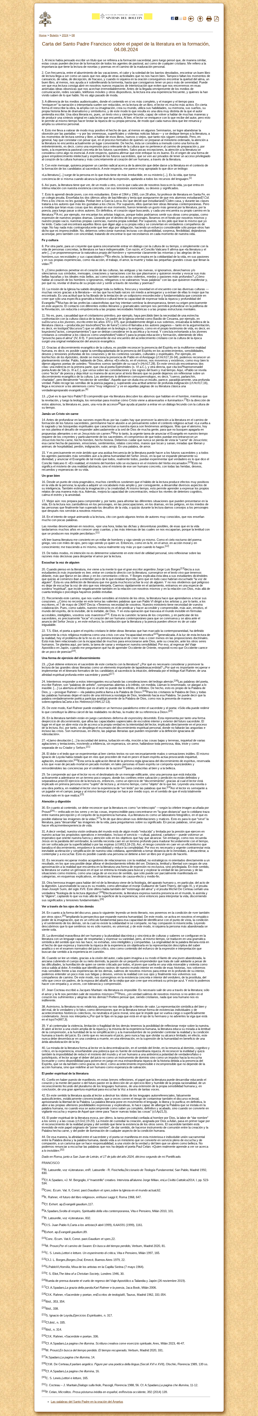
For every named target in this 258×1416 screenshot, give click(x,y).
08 (73, 35)
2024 (65, 35)
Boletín (54, 35)
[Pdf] (216, 20)
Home (43, 35)
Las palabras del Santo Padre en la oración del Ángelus (87, 1401)
